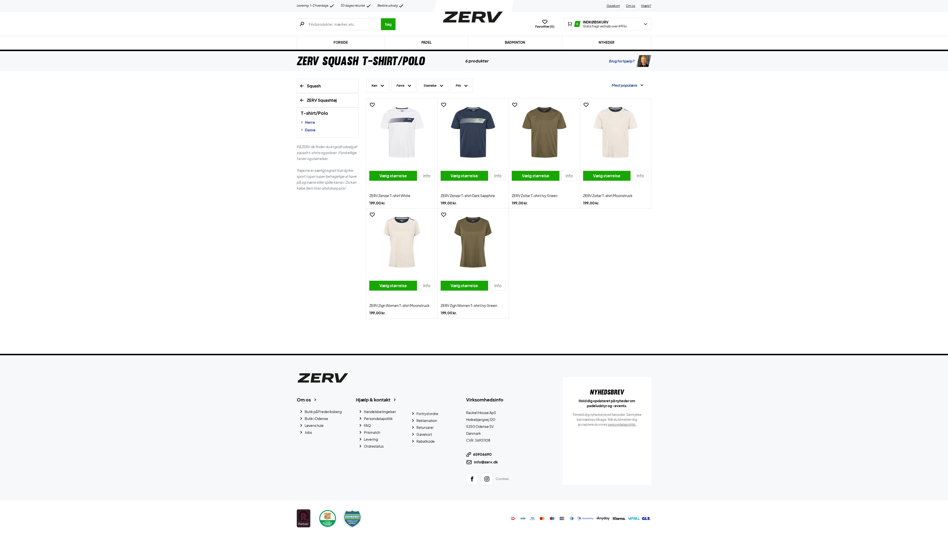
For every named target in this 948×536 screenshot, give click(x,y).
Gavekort (613, 6)
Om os (630, 6)
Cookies (502, 479)
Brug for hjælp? (621, 61)
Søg (388, 24)
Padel (426, 42)
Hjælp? (646, 6)
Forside (341, 42)
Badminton (515, 42)
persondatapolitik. (622, 424)
